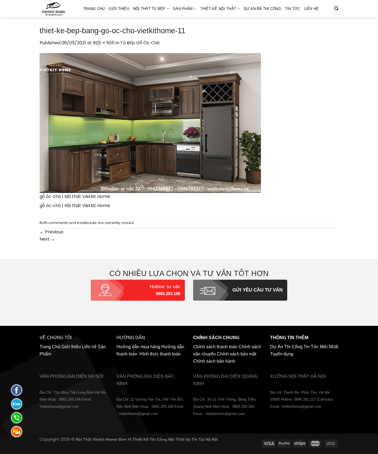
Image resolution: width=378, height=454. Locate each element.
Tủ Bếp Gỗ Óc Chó (140, 43)
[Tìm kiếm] (336, 8)
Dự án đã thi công (262, 9)
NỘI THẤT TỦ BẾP (149, 9)
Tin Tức (292, 9)
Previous (51, 232)
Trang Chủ (94, 9)
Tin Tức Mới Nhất (321, 346)
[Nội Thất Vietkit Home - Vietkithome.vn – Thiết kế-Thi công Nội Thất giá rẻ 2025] (57, 8)
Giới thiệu (118, 9)
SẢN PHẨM (183, 9)
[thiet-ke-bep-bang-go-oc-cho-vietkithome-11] (150, 122)
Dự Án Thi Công (286, 346)
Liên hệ (311, 9)
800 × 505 (104, 43)
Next (47, 239)
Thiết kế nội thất (218, 9)
